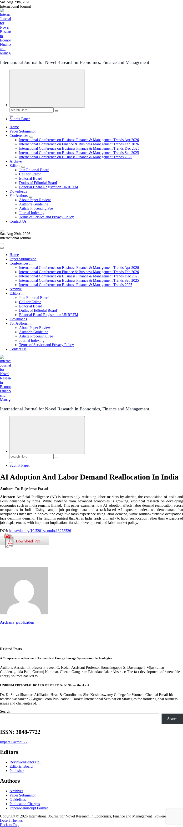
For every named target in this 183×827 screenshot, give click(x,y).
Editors (15, 165)
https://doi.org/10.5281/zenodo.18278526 (40, 531)
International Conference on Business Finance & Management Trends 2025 (75, 157)
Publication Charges (25, 804)
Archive (16, 161)
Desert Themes (11, 820)
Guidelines (18, 799)
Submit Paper (20, 119)
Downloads (18, 191)
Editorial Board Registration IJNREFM (48, 187)
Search (5, 711)
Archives (16, 791)
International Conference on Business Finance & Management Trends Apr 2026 (79, 140)
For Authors (19, 196)
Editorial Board (30, 178)
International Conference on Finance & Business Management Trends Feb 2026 (79, 144)
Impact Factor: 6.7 (13, 742)
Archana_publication (17, 622)
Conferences (19, 135)
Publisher (17, 771)
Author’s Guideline (33, 204)
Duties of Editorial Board (38, 183)
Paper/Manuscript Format (29, 808)
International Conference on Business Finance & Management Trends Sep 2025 (79, 153)
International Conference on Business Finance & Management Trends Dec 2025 (79, 148)
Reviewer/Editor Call (25, 762)
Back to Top (9, 825)
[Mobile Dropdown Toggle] (31, 137)
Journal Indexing (31, 213)
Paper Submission (23, 131)
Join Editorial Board (34, 170)
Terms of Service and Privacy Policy (46, 217)
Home (14, 127)
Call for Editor (30, 174)
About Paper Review (35, 200)
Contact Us (18, 221)
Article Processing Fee (36, 208)
